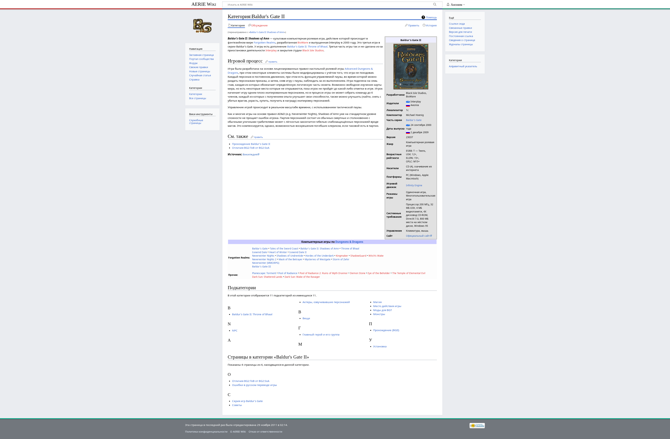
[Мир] (408, 101)
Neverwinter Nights (263, 255)
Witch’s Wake (376, 255)
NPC (234, 330)
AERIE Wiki (203, 4)
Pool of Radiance (287, 273)
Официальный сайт (418, 235)
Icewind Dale (259, 252)
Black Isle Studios (313, 50)
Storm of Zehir (341, 259)
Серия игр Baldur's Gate (247, 401)
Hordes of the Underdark (319, 255)
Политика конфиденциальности (206, 431)
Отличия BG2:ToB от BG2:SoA (250, 147)
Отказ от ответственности (265, 431)
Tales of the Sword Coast (284, 248)
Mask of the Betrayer (291, 259)
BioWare (302, 42)
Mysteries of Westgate (317, 259)
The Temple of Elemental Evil (408, 273)
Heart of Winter (278, 252)
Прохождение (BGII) (386, 330)
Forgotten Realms (265, 42)
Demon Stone (357, 273)
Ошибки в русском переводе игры (254, 385)
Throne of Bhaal (350, 248)
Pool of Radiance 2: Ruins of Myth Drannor (324, 273)
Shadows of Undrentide (290, 255)
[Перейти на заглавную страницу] (202, 25)
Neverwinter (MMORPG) (265, 262)
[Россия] (408, 105)
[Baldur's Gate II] (410, 66)
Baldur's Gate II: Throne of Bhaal (307, 46)
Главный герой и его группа (321, 334)
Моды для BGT (382, 310)
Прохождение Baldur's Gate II (251, 144)
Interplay (271, 50)
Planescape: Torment (264, 273)
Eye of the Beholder (379, 273)
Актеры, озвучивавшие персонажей (326, 302)
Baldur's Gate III (261, 266)
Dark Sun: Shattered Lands (267, 276)
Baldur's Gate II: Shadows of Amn (267, 32)
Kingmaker (342, 255)
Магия (377, 302)
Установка (380, 346)
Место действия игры (387, 306)
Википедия (250, 154)
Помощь (431, 17)
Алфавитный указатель (463, 66)
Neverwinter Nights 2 (264, 259)
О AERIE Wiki (238, 431)
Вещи (306, 318)
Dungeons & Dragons (349, 242)
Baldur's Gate (414, 120)
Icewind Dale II (298, 252)
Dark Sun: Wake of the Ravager (302, 276)
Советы (237, 405)
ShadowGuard (358, 255)
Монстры (379, 314)
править (272, 61)
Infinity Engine (414, 185)
